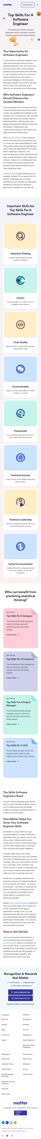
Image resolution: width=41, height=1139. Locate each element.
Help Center (6, 1059)
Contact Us (5, 1035)
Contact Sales (18, 1113)
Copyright (14, 1128)
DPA (9, 1128)
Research (5, 1089)
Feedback (7, 173)
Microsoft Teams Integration (29, 1046)
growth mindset (15, 138)
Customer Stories (8, 1064)
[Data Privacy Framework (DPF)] (11, 1122)
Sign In (4, 1040)
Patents (20, 1128)
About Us (5, 1019)
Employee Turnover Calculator (8, 1082)
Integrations (27, 1035)
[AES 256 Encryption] (15, 1122)
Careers (4, 1024)
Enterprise (26, 1064)
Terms (31, 1128)
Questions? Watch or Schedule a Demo (20, 1004)
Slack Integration (29, 1040)
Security (4, 1128)
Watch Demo (27, 1059)
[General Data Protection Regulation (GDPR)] (7, 1122)
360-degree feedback (19, 903)
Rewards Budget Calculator (7, 1075)
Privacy (26, 1128)
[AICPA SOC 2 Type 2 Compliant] (3, 1122)
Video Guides (6, 1069)
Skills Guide (6, 1094)
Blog (3, 1030)
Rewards (26, 1024)
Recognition (27, 1019)
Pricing (25, 1069)
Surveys (25, 1030)
